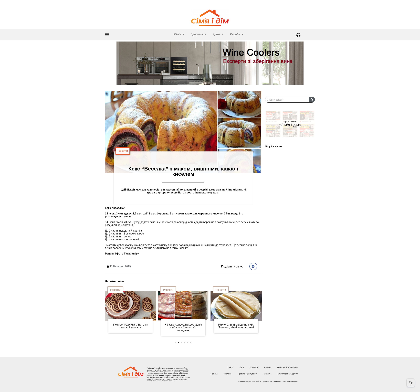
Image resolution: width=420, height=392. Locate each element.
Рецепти (123, 150)
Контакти (267, 374)
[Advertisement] (291, 239)
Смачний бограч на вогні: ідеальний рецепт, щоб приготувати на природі (253, 327)
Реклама (227, 374)
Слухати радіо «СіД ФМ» (288, 374)
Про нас (214, 374)
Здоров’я (197, 34)
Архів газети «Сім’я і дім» (287, 367)
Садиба (235, 34)
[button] (253, 266)
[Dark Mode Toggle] (410, 382)
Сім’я (177, 34)
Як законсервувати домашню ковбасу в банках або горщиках (147, 327)
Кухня (216, 34)
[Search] (312, 99)
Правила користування (247, 374)
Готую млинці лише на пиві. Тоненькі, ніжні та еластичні (200, 326)
